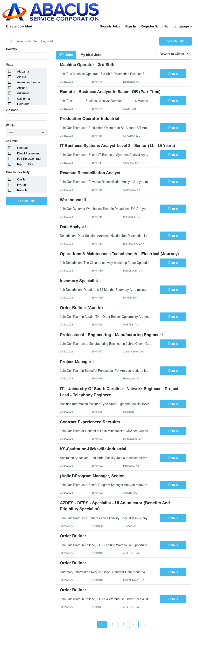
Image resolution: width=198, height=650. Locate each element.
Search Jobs (110, 26)
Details (173, 74)
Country (11, 49)
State (9, 64)
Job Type (12, 141)
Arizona (22, 88)
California (23, 98)
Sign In (130, 26)
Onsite (21, 179)
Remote (22, 190)
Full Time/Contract (29, 158)
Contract (22, 148)
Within (10, 125)
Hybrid (21, 184)
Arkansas (23, 93)
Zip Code (12, 110)
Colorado (23, 104)
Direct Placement (28, 153)
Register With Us (154, 26)
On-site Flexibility (18, 172)
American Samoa (28, 82)
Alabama (23, 71)
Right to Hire (25, 164)
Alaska (21, 77)
